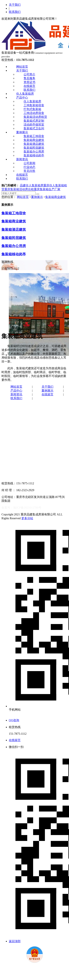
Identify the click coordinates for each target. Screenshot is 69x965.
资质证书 (29, 82)
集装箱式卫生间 (34, 128)
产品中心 (22, 97)
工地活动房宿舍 (34, 113)
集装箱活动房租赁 (35, 116)
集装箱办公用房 (34, 151)
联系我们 (15, 11)
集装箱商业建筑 (34, 140)
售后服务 (29, 78)
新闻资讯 (22, 159)
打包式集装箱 (32, 109)
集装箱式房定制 (34, 120)
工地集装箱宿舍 (34, 105)
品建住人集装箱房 (31, 185)
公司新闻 (29, 163)
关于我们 (15, 4)
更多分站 (27, 518)
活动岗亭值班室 (34, 124)
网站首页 (22, 66)
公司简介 (29, 74)
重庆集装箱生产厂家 (47, 189)
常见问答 (29, 170)
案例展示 (22, 132)
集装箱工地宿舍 (34, 136)
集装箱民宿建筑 (34, 147)
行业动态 (29, 167)
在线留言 (29, 85)
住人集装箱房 (25, 93)
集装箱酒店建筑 (34, 143)
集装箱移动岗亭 (34, 155)
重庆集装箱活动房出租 (19, 189)
